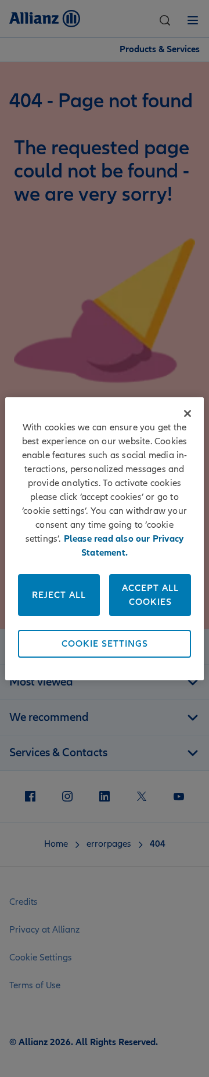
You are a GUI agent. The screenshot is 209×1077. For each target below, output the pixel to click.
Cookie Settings (105, 644)
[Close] (187, 413)
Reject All (59, 595)
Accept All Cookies (150, 595)
